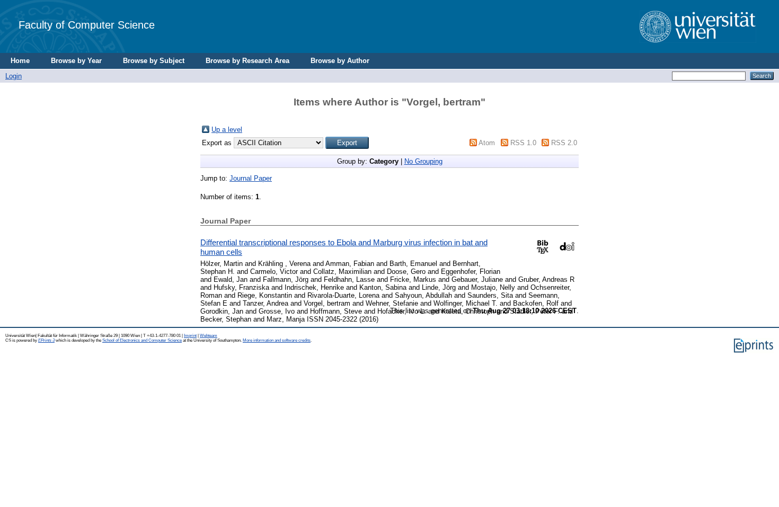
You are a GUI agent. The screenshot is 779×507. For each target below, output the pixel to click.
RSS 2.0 (564, 143)
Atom (487, 143)
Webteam (208, 335)
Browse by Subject (153, 61)
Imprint (190, 335)
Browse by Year (76, 61)
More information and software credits (277, 340)
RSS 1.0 (523, 143)
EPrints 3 (46, 340)
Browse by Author (340, 61)
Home (20, 61)
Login (13, 76)
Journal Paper (250, 178)
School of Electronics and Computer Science (142, 340)
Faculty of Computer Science (87, 25)
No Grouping (423, 161)
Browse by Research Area (247, 61)
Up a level (226, 130)
